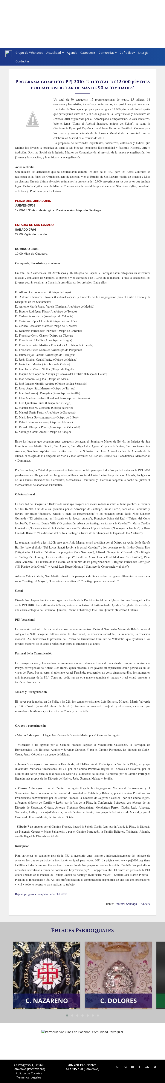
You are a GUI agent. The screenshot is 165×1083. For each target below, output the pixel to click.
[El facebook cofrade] (139, 1067)
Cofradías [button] (126, 53)
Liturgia (143, 53)
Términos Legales (28, 1077)
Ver (46, 962)
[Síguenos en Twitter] (155, 1067)
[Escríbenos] (117, 1067)
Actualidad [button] (54, 53)
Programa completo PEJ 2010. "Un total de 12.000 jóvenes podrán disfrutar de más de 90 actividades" (82, 85)
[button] (67, 1015)
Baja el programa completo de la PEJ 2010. (41, 894)
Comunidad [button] (107, 53)
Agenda (72, 53)
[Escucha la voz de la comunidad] (147, 1067)
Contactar (22, 61)
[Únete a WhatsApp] (125, 1067)
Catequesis (88, 53)
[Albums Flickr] (132, 1067)
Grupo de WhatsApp (29, 53)
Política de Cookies (29, 1073)
